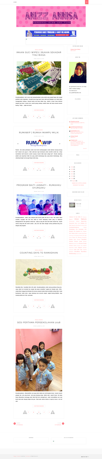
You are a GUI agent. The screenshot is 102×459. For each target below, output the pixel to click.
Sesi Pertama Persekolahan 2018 (39, 322)
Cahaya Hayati (74, 136)
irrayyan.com (74, 140)
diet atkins (82, 225)
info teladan (83, 231)
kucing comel (79, 235)
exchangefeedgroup (74, 227)
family (85, 227)
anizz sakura (39, 49)
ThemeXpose (27, 456)
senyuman (71, 249)
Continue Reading (39, 110)
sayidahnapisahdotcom (77, 127)
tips (81, 249)
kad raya (84, 233)
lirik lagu (84, 235)
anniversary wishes (74, 221)
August (73, 180)
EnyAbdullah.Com (75, 131)
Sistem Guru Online (75, 49)
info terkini (72, 233)
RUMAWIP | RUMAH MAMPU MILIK (39, 132)
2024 (72, 169)
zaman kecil (78, 253)
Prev (18, 79)
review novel (76, 243)
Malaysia (84, 217)
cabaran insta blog (75, 225)
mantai (70, 237)
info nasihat (77, 231)
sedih (75, 247)
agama (70, 219)
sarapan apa (80, 245)
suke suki (76, 249)
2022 (72, 171)
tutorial (84, 249)
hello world (73, 50)
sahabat (71, 245)
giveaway (72, 229)
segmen (80, 247)
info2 (76, 233)
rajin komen (77, 239)
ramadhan (83, 239)
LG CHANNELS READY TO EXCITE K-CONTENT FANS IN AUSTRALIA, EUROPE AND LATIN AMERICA (78, 143)
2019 (72, 176)
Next (60, 79)
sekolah (84, 247)
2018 (72, 178)
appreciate (83, 221)
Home (15, 2)
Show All (84, 148)
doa (85, 225)
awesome (71, 223)
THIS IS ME (78, 203)
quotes (71, 239)
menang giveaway (82, 237)
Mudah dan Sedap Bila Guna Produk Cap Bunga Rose (77, 132)
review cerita (78, 241)
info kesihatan (79, 229)
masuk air (74, 237)
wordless (77, 251)
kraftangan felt (72, 235)
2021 (72, 174)
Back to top (84, 456)
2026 (72, 167)
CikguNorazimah (75, 121)
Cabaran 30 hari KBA (74, 217)
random (71, 241)
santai (75, 245)
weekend (71, 251)
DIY (81, 217)
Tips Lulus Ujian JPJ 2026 (77, 128)
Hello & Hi (73, 137)
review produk (82, 243)
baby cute (77, 223)
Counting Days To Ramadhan (39, 253)
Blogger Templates (17, 456)
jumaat (80, 233)
